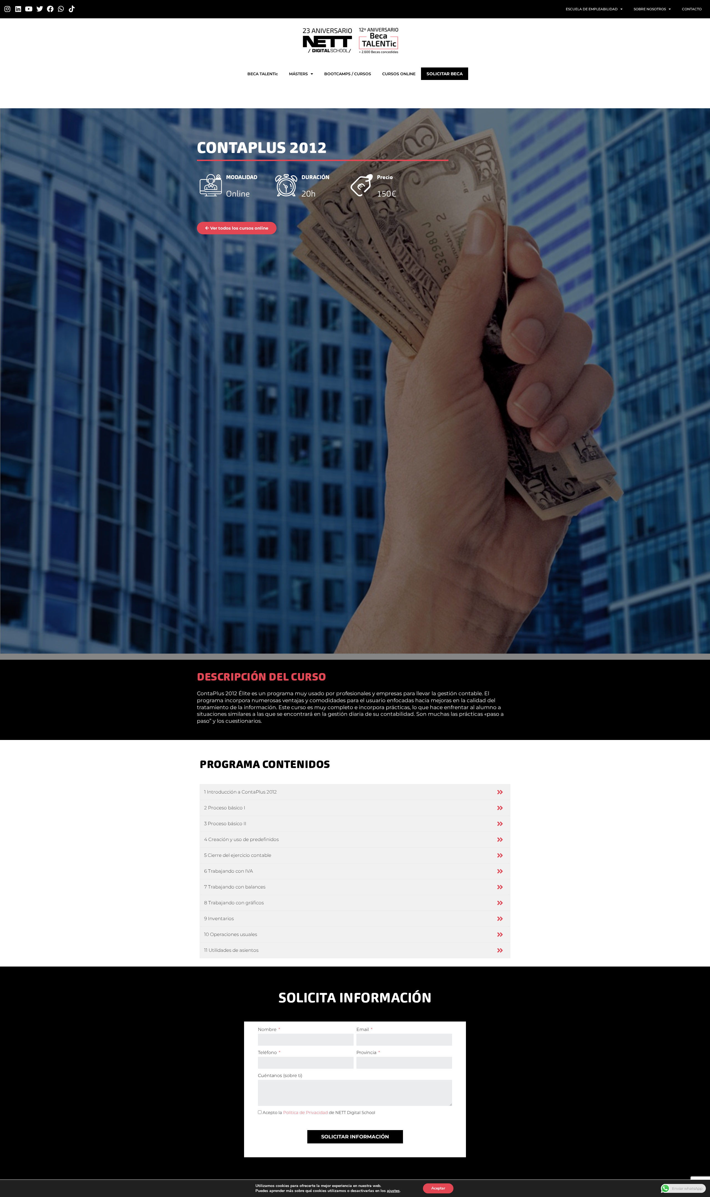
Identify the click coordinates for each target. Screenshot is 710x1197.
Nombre (268, 1029)
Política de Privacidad (305, 1112)
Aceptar (438, 1188)
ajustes (393, 1190)
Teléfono (268, 1052)
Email (363, 1029)
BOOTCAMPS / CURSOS (347, 73)
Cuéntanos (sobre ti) (280, 1075)
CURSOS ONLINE (398, 73)
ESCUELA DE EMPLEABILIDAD (592, 9)
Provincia (366, 1052)
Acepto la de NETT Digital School (319, 1112)
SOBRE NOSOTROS (650, 9)
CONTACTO (692, 9)
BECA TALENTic (262, 73)
